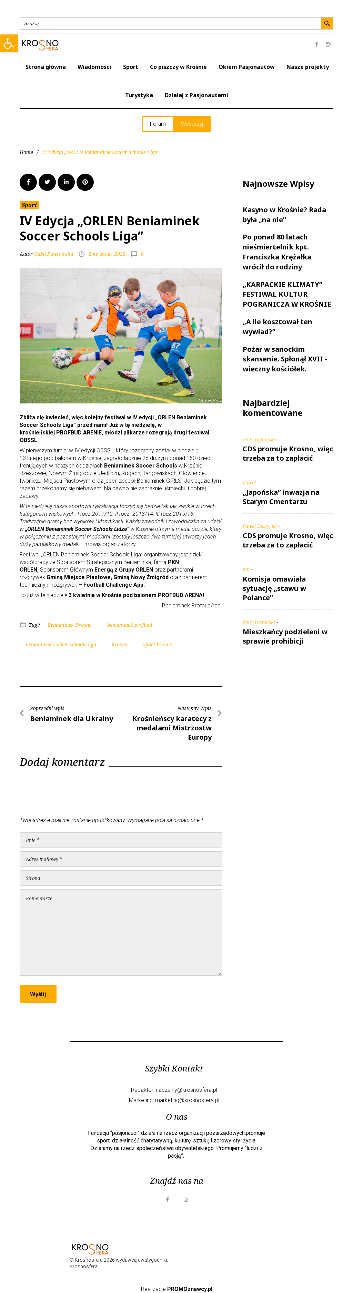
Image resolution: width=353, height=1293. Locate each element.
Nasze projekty (307, 67)
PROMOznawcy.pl (189, 1289)
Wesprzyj (192, 124)
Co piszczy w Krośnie (178, 67)
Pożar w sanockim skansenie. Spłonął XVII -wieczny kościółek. (285, 359)
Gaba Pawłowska (53, 253)
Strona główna (46, 67)
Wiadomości (94, 67)
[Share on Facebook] (28, 182)
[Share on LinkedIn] (66, 182)
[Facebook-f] (167, 1199)
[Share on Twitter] (47, 182)
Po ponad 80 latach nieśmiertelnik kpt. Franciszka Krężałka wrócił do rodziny (277, 251)
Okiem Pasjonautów (247, 67)
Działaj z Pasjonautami (196, 95)
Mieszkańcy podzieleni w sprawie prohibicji (285, 636)
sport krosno (157, 644)
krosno (120, 644)
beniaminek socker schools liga (61, 644)
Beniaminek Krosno (70, 625)
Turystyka (139, 95)
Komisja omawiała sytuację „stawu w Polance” (274, 588)
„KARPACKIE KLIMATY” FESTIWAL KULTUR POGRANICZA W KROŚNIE (287, 294)
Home (26, 152)
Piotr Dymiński (259, 439)
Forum (158, 124)
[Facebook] (316, 44)
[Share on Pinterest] (85, 182)
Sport (130, 67)
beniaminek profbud (129, 625)
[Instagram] (328, 44)
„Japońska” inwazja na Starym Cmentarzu (281, 497)
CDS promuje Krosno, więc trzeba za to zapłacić (288, 453)
